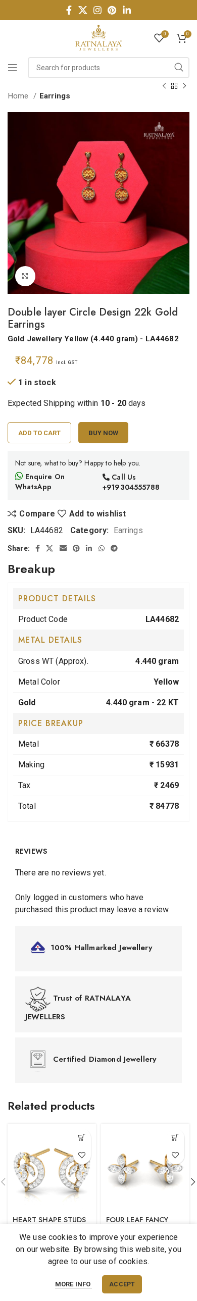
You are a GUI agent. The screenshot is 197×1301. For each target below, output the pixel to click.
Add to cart (39, 433)
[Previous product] (164, 86)
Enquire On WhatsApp (40, 482)
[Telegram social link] (114, 548)
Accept (122, 1284)
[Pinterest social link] (112, 10)
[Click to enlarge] (25, 276)
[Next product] (184, 86)
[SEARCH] (178, 67)
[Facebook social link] (69, 10)
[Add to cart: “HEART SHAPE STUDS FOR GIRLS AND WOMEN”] (82, 1138)
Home (19, 95)
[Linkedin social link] (127, 10)
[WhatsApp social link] (101, 548)
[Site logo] (98, 37)
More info (73, 1284)
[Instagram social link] (97, 10)
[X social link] (82, 10)
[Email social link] (63, 548)
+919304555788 (131, 487)
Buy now (103, 433)
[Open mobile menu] (13, 68)
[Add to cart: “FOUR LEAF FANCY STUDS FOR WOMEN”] (175, 1138)
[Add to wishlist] (82, 1155)
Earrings (54, 95)
